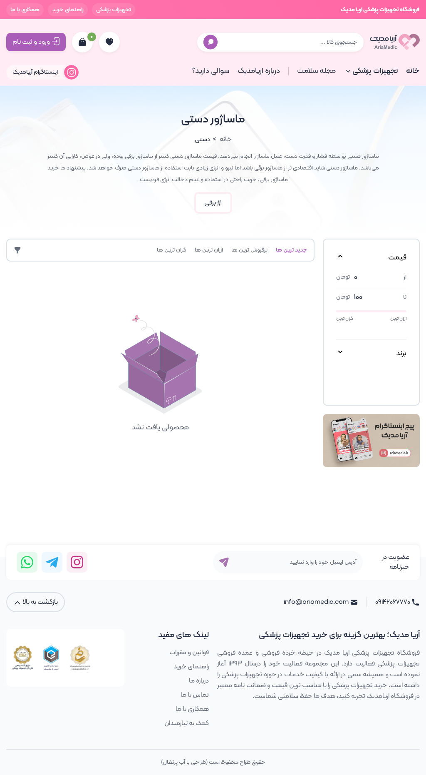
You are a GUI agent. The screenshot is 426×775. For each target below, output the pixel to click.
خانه (413, 71)
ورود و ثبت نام (31, 42)
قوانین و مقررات (189, 653)
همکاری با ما (25, 9)
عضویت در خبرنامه (395, 562)
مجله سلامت (316, 71)
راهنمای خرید (68, 9)
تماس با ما (195, 695)
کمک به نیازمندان (186, 723)
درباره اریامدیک (259, 71)
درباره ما (199, 681)
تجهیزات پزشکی (113, 9)
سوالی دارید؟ (210, 71)
